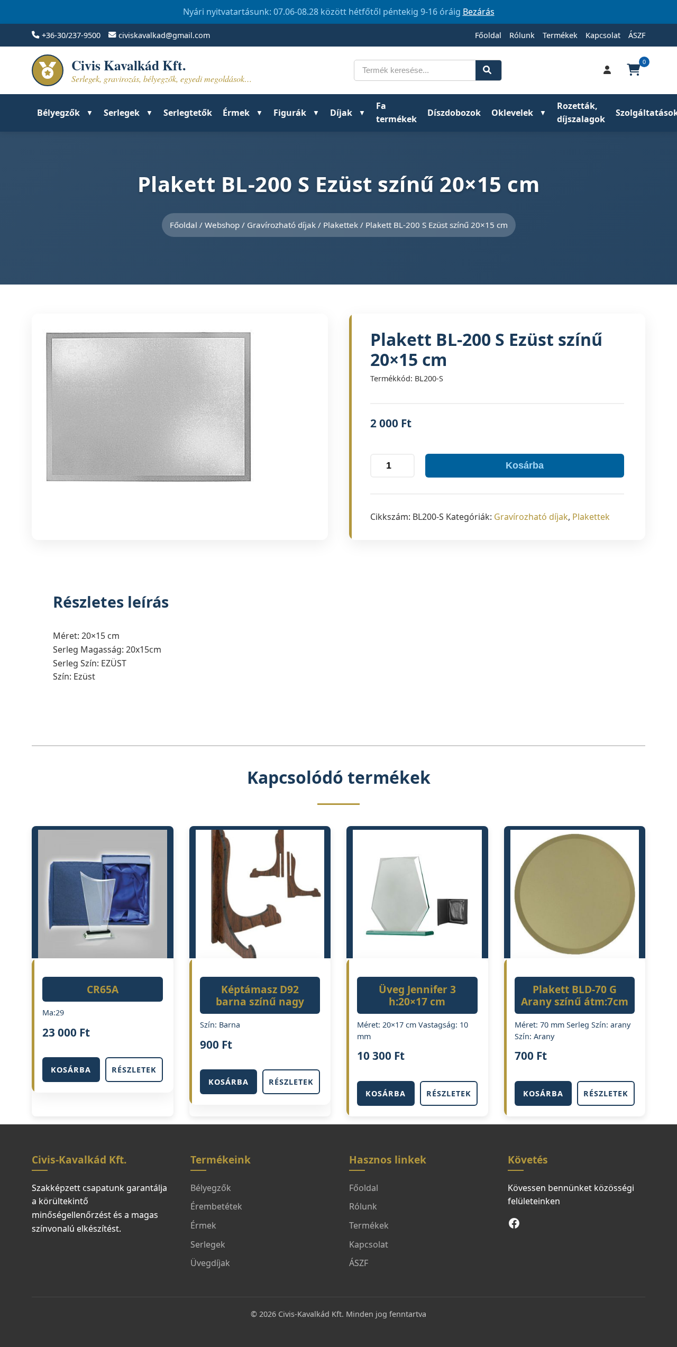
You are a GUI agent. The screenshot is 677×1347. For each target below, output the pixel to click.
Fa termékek (396, 112)
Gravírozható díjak (281, 224)
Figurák (289, 112)
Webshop (222, 224)
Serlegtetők (187, 112)
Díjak (341, 112)
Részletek (134, 1070)
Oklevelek (512, 112)
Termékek (560, 35)
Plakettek (340, 224)
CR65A (102, 989)
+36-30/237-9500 (71, 35)
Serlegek (122, 112)
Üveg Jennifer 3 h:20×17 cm (417, 995)
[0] (635, 70)
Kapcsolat (602, 35)
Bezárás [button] (479, 11)
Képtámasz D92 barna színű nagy (260, 995)
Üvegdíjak (210, 1263)
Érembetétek (216, 1206)
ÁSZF (636, 35)
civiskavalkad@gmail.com (164, 35)
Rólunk (522, 35)
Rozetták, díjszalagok (581, 112)
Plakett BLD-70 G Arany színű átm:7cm (574, 995)
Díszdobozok (454, 112)
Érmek (236, 112)
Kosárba (525, 465)
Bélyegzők (58, 112)
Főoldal (488, 35)
